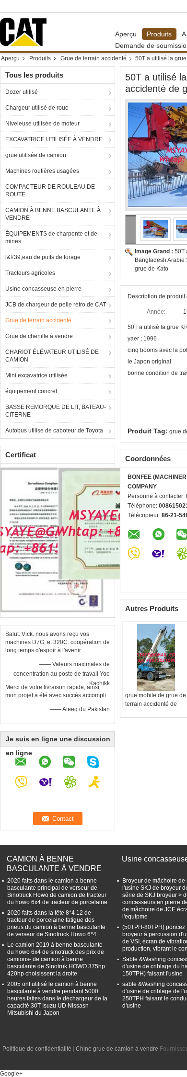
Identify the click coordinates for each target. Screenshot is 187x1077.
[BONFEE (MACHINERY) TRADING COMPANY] (130, 229)
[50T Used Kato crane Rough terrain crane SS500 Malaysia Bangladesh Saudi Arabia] (155, 229)
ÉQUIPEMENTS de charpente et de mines (51, 237)
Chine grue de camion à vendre (117, 1048)
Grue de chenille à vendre (39, 336)
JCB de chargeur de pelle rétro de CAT (55, 304)
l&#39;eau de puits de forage (43, 257)
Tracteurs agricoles (30, 273)
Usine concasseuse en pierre (43, 288)
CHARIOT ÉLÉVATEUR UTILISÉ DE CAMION (52, 356)
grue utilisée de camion (35, 155)
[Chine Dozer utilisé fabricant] (26, 32)
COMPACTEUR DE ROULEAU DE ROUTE (50, 190)
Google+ (11, 1073)
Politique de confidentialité (36, 1048)
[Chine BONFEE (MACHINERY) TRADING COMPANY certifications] (52, 539)
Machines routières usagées (42, 171)
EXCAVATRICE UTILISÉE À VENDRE (54, 139)
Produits (159, 34)
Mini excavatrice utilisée (36, 375)
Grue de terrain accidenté (93, 58)
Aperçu (126, 34)
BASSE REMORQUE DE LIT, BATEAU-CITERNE (55, 411)
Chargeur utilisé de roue (37, 107)
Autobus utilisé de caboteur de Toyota (54, 430)
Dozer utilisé (21, 92)
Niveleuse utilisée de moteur (42, 123)
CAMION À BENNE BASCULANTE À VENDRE (53, 214)
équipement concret (31, 391)
